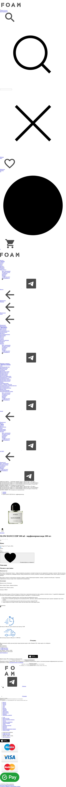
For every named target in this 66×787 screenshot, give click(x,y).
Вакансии (5, 726)
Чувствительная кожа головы (6, 391)
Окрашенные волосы (4, 378)
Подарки (2, 431)
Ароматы (2, 268)
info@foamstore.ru (4, 11)
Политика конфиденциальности (7, 785)
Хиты (1, 314)
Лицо (1, 263)
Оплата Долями (6, 730)
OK (1, 644)
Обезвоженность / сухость (5, 377)
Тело (1, 265)
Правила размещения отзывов (9, 729)
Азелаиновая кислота (4, 331)
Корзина (2, 171)
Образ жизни (3, 269)
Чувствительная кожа (4, 390)
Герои (1, 428)
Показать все (3, 300)
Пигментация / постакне (5, 379)
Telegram (24, 686)
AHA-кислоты (3, 328)
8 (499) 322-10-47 (3, 10)
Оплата (4, 720)
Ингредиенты (3, 326)
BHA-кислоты (3, 329)
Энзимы (2, 342)
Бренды (1, 289)
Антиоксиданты (3, 332)
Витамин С (2, 333)
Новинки (2, 301)
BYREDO (2, 532)
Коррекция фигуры (4, 372)
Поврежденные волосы (5, 381)
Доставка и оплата (6, 272)
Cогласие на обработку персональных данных (10, 786)
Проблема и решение (5, 363)
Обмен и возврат (6, 723)
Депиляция (2, 370)
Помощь (2, 157)
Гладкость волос (3, 369)
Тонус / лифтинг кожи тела (6, 384)
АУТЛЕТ (2, 451)
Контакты (4, 274)
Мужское (2, 267)
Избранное (2, 169)
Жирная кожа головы (4, 371)
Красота (2, 425)
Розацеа (1, 382)
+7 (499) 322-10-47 (6, 277)
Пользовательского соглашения (16, 662)
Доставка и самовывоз (7, 722)
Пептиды (2, 336)
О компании (4, 273)
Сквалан (2, 339)
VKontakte (24, 696)
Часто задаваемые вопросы (8, 719)
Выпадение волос (4, 368)
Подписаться (29, 660)
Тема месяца (3, 430)
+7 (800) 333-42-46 (4, 649)
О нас (4, 717)
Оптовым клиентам (7, 725)
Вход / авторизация (6, 271)
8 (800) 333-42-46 (6, 734)
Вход (1, 158)
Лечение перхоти (4, 375)
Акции (1, 411)
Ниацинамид (3, 335)
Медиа (1, 423)
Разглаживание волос (4, 386)
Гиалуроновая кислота (5, 334)
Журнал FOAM (6, 718)
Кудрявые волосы (4, 374)
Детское (1, 262)
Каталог (2, 260)
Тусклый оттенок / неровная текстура (8, 385)
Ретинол (2, 338)
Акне (1, 365)
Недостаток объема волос (5, 376)
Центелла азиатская (4, 340)
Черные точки (3, 389)
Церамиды (2, 341)
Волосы (2, 266)
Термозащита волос (4, 383)
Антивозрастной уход (5, 367)
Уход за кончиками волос (5, 387)
